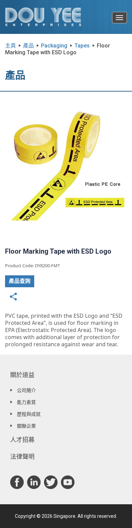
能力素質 (26, 402)
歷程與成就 (29, 414)
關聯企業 (26, 426)
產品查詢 (19, 281)
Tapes (82, 45)
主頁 (10, 45)
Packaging (54, 45)
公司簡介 (26, 390)
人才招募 (22, 439)
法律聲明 (22, 456)
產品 (28, 45)
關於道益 (22, 374)
